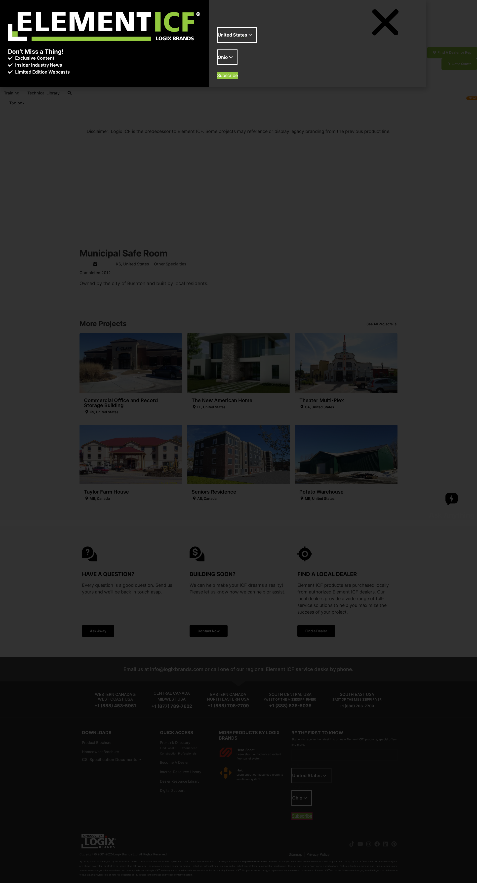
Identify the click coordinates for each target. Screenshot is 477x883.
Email (222, 24)
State (222, 69)
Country (225, 46)
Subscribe (227, 75)
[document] (238, 441)
